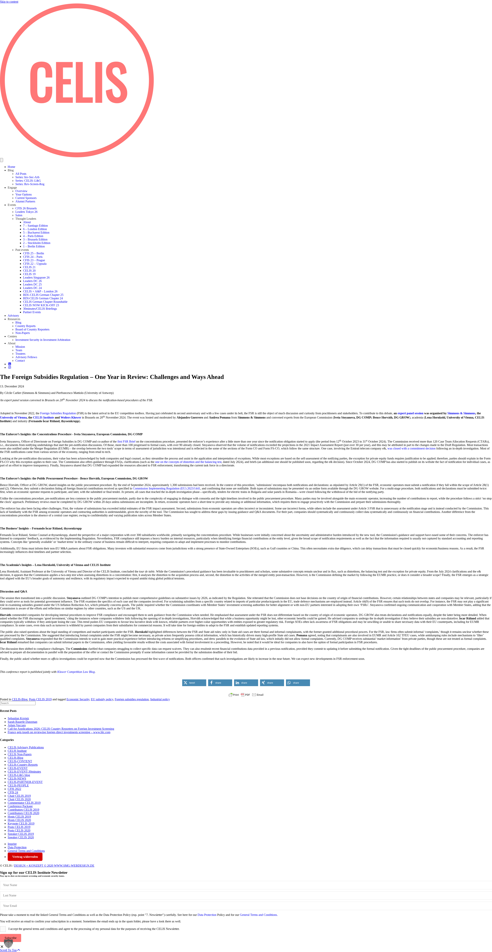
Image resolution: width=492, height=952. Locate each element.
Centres (12, 336)
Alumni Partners (25, 201)
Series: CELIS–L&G (28, 180)
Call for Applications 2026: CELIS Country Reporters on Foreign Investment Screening (61, 728)
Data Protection (17, 847)
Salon (18, 215)
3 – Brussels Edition (35, 239)
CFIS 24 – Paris (32, 256)
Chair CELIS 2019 (19, 795)
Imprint (12, 843)
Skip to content (9, 1)
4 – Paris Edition (33, 236)
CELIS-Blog (19, 699)
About (27, 222)
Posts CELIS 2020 (19, 830)
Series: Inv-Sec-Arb (27, 177)
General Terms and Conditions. (259, 914)
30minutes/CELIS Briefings (40, 308)
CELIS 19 (29, 274)
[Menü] (1, 160)
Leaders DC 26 (32, 281)
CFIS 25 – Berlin (33, 253)
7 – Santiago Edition (35, 225)
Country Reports (25, 326)
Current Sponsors (26, 198)
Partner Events (32, 312)
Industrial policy (160, 699)
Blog (11, 170)
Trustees (20, 353)
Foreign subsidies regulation (132, 699)
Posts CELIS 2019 (40, 699)
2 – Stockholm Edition (36, 243)
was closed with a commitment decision (411, 448)
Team (18, 350)
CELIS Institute (17, 750)
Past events (22, 249)
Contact (20, 360)
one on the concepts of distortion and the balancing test (188, 462)
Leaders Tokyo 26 (26, 211)
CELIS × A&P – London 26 (40, 291)
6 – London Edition (35, 229)
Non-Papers (22, 333)
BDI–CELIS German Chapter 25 (43, 294)
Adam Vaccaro (17, 725)
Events (12, 204)
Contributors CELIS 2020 (23, 813)
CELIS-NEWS (17, 778)
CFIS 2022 (14, 789)
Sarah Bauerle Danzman (22, 721)
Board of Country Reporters (32, 329)
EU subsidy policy (102, 699)
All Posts (20, 173)
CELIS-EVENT (18, 768)
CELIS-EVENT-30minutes (24, 771)
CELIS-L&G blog (19, 775)
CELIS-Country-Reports (23, 764)
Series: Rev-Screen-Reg (29, 184)
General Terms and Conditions (26, 850)
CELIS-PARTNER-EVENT (25, 782)
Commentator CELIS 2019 (24, 802)
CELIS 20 (29, 270)
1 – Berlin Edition (34, 246)
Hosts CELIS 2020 (19, 820)
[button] (194, 682)
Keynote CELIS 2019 (21, 823)
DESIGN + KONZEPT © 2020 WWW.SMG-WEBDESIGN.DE (54, 865)
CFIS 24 (13, 792)
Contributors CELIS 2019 (23, 809)
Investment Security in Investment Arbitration (42, 339)
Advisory (13, 315)
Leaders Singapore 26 (36, 277)
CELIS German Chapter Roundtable (45, 301)
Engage (12, 187)
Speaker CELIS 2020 (21, 837)
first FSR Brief (126, 441)
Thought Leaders (25, 218)
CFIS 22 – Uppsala (35, 263)
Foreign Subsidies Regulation (58, 413)
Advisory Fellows (26, 357)
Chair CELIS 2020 (19, 799)
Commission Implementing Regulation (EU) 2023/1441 (166, 488)
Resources (14, 319)
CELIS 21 (29, 267)
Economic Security (77, 699)
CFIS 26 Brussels (26, 208)
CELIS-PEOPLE (18, 785)
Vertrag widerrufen (25, 856)
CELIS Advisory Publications (26, 747)
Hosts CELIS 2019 (19, 816)
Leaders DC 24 (32, 288)
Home (11, 166)
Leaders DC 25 (32, 284)
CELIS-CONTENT (20, 761)
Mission (20, 346)
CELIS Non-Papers (20, 754)
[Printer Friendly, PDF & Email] (246, 695)
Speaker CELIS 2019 (21, 833)
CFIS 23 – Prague (34, 260)
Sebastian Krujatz (18, 718)
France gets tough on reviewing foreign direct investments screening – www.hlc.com (59, 732)
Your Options (23, 194)
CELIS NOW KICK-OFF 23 (41, 305)
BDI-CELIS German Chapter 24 (43, 298)
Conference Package (20, 806)
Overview (21, 191)
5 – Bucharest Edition (36, 232)
